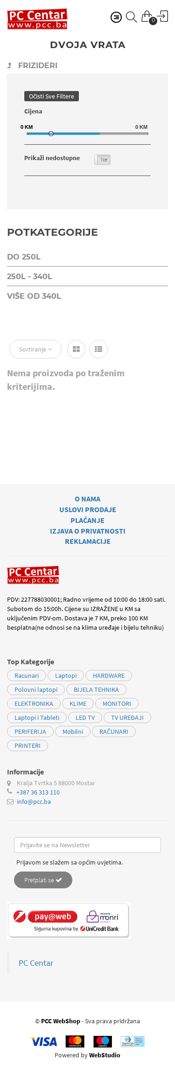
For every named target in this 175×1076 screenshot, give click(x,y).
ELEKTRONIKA (33, 703)
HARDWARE (109, 675)
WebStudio (104, 1055)
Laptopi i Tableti (36, 717)
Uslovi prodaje (87, 509)
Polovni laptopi (35, 689)
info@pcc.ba (34, 801)
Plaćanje (87, 520)
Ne (104, 159)
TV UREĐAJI (127, 717)
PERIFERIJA (30, 731)
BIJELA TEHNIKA (96, 689)
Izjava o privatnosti (88, 530)
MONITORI (117, 703)
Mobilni (73, 731)
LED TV (85, 717)
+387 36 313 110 (38, 792)
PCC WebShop (60, 1021)
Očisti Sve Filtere (51, 96)
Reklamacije (88, 541)
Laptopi (66, 675)
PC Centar (36, 963)
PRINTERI (27, 745)
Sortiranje (33, 349)
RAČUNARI (113, 731)
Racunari (26, 675)
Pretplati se (40, 880)
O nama (87, 498)
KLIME (78, 703)
